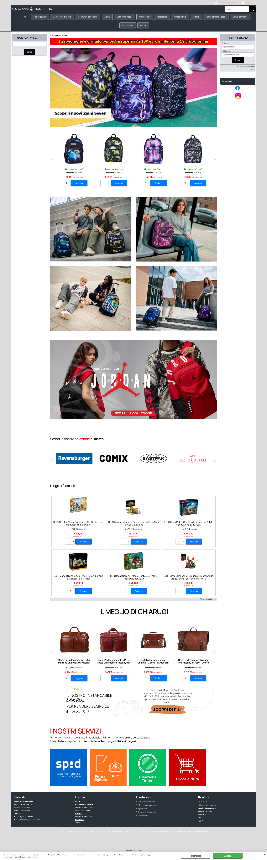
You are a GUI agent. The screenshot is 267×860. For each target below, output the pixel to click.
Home (23, 16)
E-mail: (225, 43)
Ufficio (196, 16)
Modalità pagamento (147, 805)
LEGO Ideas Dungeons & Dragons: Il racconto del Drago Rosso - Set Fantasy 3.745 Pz (189, 577)
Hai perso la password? (246, 66)
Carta (107, 16)
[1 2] (66, 183)
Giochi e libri (144, 16)
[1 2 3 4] (70, 542)
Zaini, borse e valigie (62, 16)
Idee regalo (162, 16)
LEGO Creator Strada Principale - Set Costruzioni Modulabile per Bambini (78, 523)
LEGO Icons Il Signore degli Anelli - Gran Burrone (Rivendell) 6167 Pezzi (78, 577)
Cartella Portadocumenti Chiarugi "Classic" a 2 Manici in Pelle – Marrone (153, 662)
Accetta (227, 855)
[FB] (238, 90)
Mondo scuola (40, 16)
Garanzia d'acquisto (147, 812)
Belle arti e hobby (124, 16)
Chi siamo (203, 801)
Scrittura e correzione (87, 16)
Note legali (143, 815)
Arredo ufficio (180, 16)
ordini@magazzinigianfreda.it (30, 820)
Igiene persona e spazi (216, 16)
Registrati (251, 69)
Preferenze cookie (133, 850)
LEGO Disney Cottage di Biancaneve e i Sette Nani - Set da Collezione (133, 523)
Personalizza (195, 855)
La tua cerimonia (240, 16)
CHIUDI (265, 854)
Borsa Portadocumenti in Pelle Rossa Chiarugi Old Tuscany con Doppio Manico (113, 662)
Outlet (143, 25)
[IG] (238, 98)
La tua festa (127, 25)
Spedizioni (142, 808)
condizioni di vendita (147, 801)
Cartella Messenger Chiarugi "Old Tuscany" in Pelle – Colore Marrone (193, 662)
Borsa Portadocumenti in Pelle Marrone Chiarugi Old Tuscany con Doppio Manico (74, 662)
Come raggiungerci (207, 805)
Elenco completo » (208, 599)
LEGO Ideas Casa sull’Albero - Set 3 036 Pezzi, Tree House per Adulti (133, 577)
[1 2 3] (185, 183)
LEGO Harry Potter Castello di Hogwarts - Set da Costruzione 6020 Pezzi (188, 523)
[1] (70, 591)
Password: (226, 51)
